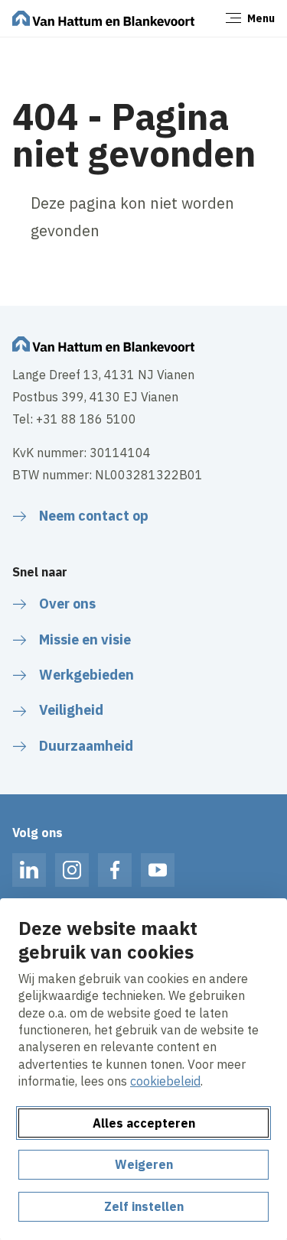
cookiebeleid (165, 1081)
